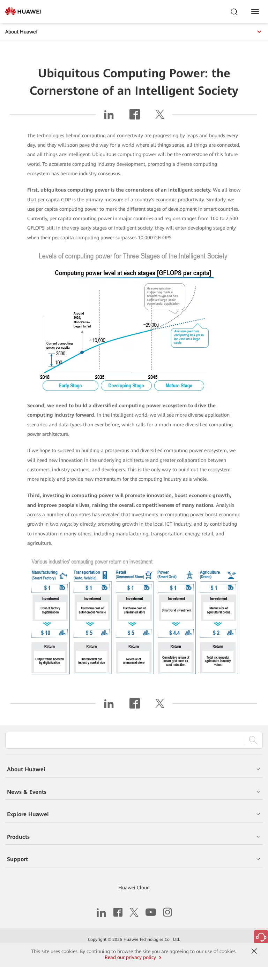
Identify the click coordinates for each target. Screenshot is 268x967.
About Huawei (21, 31)
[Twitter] (159, 117)
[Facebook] (134, 117)
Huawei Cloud (134, 887)
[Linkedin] (109, 117)
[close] (254, 951)
